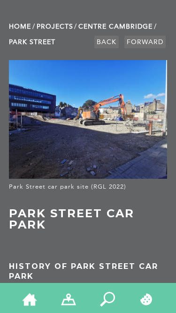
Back (106, 42)
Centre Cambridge (115, 27)
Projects (55, 27)
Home (20, 27)
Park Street (32, 42)
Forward (145, 42)
